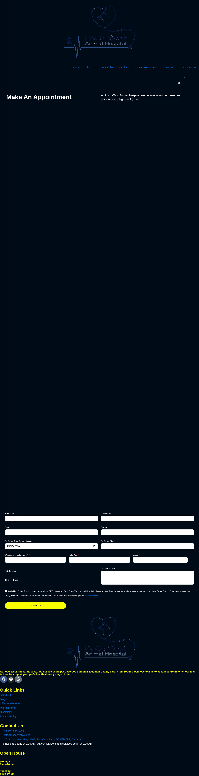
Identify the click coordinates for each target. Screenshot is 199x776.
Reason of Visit (108, 569)
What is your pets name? (16, 555)
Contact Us (189, 67)
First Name (10, 513)
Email (7, 527)
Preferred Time (108, 541)
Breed (136, 555)
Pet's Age (73, 555)
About (88, 67)
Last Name (106, 513)
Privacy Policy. (91, 595)
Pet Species (10, 571)
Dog (9, 580)
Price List (107, 67)
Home (76, 67)
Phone (104, 527)
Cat (17, 580)
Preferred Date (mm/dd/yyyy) (18, 541)
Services (124, 67)
